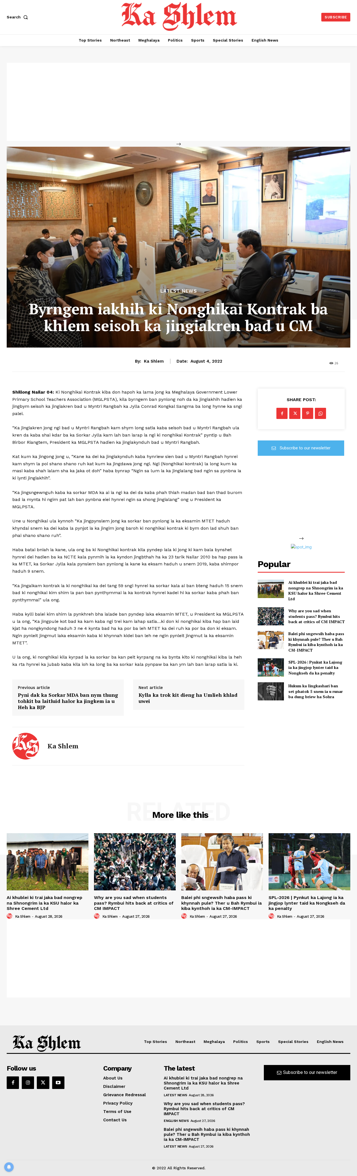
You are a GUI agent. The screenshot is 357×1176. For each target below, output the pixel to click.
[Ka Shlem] (25, 746)
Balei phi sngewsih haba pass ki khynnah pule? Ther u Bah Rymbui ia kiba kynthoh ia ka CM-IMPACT (316, 642)
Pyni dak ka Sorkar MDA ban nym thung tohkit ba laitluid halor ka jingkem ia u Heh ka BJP (68, 701)
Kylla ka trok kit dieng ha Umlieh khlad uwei (188, 698)
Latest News (178, 291)
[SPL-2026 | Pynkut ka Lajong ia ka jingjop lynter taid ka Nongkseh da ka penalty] (271, 667)
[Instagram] (28, 1082)
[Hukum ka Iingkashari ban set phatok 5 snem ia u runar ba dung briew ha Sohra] (271, 691)
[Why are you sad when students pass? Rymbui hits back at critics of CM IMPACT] (271, 616)
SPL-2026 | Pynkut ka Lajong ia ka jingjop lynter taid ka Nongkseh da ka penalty (315, 667)
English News (176, 1121)
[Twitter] (294, 413)
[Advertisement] (178, 102)
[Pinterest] (307, 413)
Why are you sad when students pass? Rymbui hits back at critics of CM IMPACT (316, 616)
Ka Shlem (154, 361)
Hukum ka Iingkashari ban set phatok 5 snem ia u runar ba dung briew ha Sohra (315, 691)
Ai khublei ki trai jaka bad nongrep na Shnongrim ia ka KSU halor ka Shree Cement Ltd (315, 590)
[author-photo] (10, 916)
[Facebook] (282, 413)
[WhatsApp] (320, 413)
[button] (18, 17)
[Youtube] (58, 1082)
